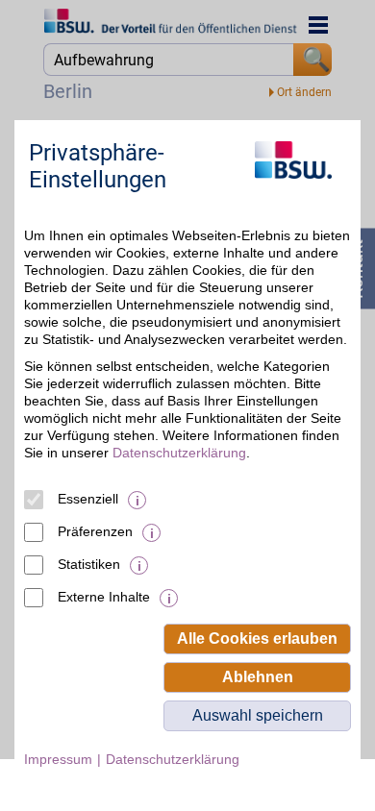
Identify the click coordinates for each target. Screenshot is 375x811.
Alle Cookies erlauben (257, 638)
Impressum (58, 759)
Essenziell (88, 498)
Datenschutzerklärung (179, 452)
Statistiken (89, 564)
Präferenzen (95, 531)
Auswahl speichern (257, 715)
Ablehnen (257, 677)
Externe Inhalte (104, 596)
